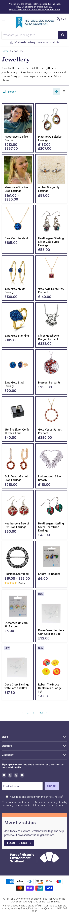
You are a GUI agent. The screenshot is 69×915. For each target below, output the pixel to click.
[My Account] (57, 19)
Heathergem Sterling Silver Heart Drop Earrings (51, 527)
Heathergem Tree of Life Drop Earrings (17, 525)
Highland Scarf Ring (17, 574)
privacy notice (54, 796)
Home (5, 51)
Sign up (51, 786)
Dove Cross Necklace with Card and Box (51, 632)
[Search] (62, 35)
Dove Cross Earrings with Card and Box (17, 686)
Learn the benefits (19, 843)
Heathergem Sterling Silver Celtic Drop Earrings (51, 242)
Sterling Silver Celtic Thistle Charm (17, 431)
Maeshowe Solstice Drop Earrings (16, 189)
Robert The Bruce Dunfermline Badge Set (50, 688)
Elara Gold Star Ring (17, 335)
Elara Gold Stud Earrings (14, 384)
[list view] (63, 91)
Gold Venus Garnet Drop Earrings (16, 478)
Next (42, 712)
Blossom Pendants (49, 382)
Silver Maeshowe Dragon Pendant (48, 337)
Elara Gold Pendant (16, 238)
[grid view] (56, 91)
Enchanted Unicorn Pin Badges (16, 624)
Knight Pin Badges (49, 574)
